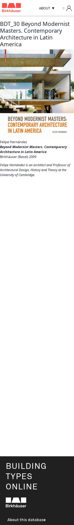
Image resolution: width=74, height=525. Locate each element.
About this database (26, 520)
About (44, 8)
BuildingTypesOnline (26, 477)
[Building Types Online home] (16, 8)
